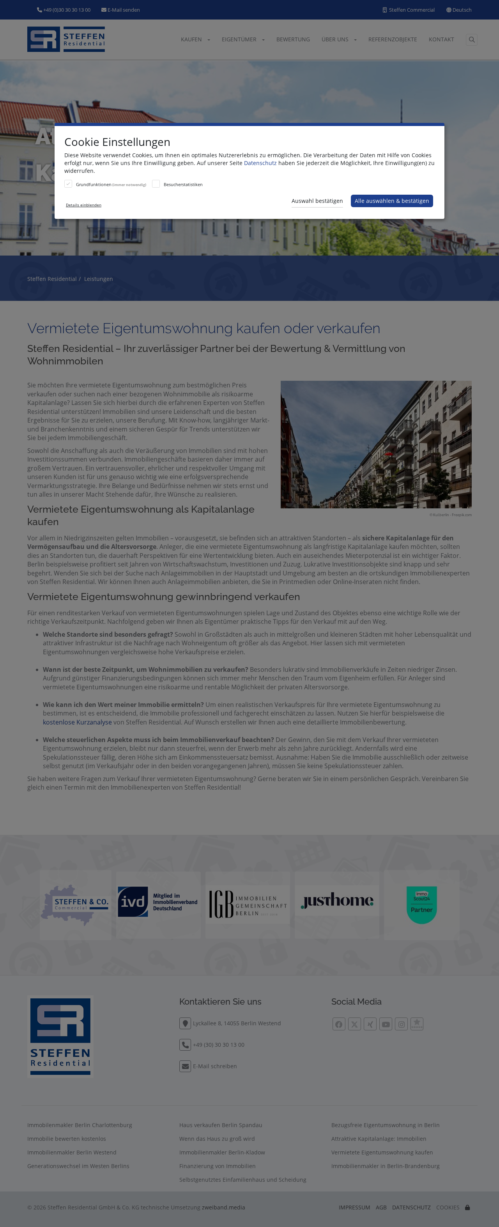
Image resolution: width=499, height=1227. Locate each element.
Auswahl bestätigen (317, 200)
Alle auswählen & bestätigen (392, 200)
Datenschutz (260, 163)
